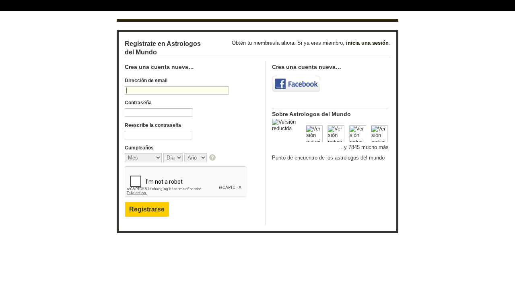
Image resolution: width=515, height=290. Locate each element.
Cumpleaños (139, 148)
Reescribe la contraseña (153, 125)
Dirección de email (146, 80)
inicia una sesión (367, 43)
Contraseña (138, 103)
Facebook (296, 84)
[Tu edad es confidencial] (213, 158)
